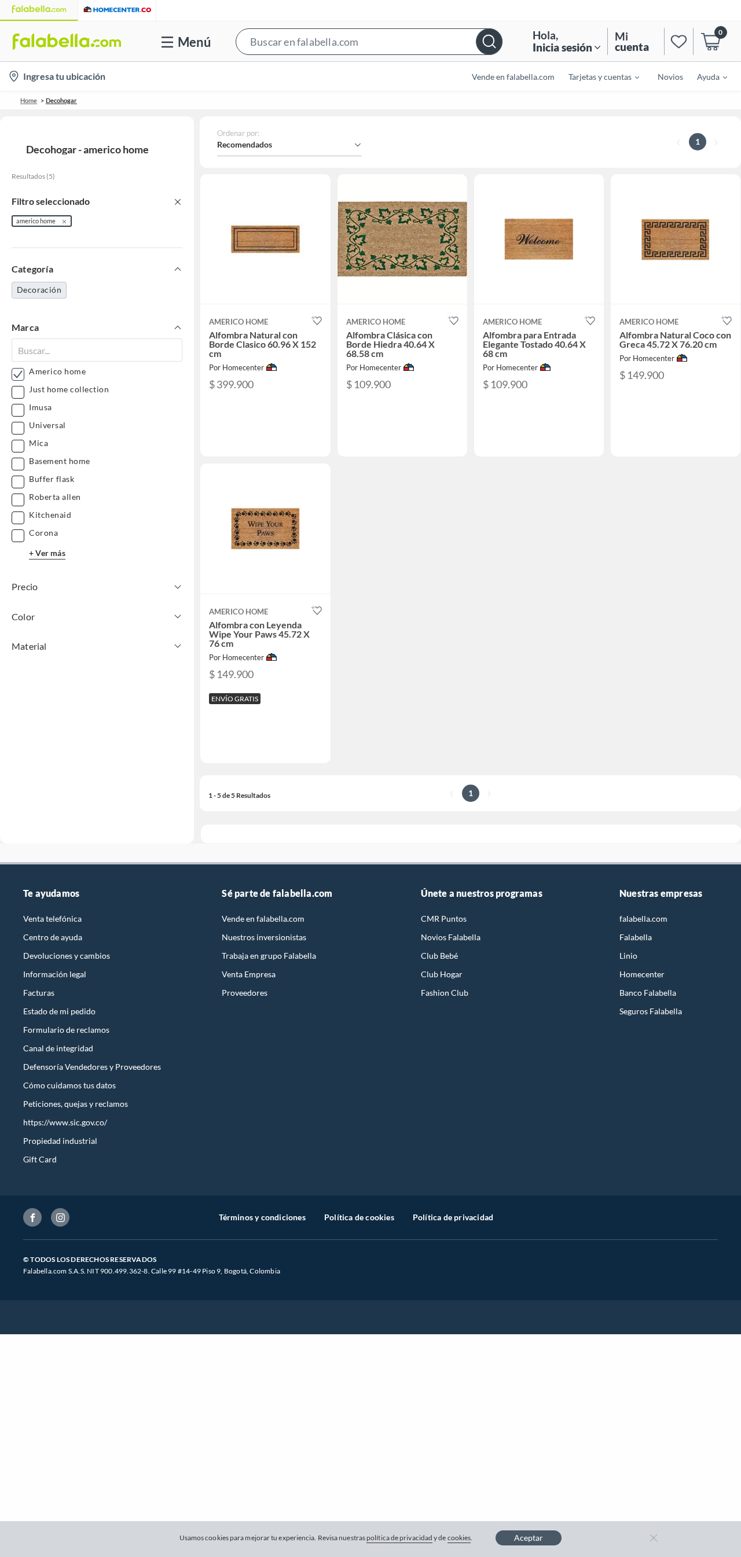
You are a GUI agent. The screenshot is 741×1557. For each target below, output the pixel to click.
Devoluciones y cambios (66, 955)
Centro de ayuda (52, 937)
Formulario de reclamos (66, 1030)
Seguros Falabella (650, 1011)
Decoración (39, 289)
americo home (36, 221)
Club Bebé (439, 955)
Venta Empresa (249, 974)
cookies (459, 1537)
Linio (628, 955)
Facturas (38, 992)
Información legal (54, 974)
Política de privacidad (453, 1217)
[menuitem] (597, 76)
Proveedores (244, 992)
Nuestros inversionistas (264, 937)
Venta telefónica (52, 918)
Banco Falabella (647, 992)
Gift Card (40, 1159)
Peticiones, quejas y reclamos (75, 1104)
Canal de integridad (58, 1048)
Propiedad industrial (60, 1141)
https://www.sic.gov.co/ (65, 1122)
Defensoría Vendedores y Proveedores (92, 1067)
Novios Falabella (450, 937)
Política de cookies (359, 1217)
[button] (369, 41)
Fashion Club (444, 992)
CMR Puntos (444, 918)
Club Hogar (442, 974)
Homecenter (642, 974)
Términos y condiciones (262, 1217)
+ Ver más (47, 553)
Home (28, 100)
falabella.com (643, 918)
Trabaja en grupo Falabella (269, 955)
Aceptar (528, 1538)
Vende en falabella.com (263, 918)
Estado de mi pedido (59, 1011)
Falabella (635, 937)
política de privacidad (399, 1537)
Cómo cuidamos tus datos (69, 1085)
